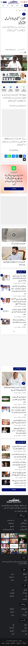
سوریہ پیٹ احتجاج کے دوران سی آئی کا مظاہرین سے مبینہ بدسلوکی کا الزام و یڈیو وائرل (19, 322)
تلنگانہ (17, 6)
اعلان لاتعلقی (24, 643)
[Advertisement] (14, 40)
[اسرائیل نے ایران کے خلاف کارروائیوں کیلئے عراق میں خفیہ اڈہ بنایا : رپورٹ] (6, 456)
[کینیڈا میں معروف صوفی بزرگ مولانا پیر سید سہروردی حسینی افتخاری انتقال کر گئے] (6, 448)
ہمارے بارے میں (10, 520)
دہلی (26, 596)
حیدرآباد (22, 6)
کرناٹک (25, 580)
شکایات (3, 643)
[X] (24, 511)
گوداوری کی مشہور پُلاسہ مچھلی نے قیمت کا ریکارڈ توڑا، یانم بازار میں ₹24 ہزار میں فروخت (19, 399)
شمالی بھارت (24, 599)
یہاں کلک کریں (14, 189)
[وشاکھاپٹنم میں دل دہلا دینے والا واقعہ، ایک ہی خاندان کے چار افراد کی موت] (23, 546)
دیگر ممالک (12, 612)
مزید (13, 331)
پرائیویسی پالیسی (19, 643)
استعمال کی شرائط (12, 643)
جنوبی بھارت (12, 593)
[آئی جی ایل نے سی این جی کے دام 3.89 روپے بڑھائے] (23, 551)
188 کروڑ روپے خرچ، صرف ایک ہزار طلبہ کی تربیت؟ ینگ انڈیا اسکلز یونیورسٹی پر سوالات (19, 312)
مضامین (25, 625)
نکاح (26, 634)
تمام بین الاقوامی (24, 609)
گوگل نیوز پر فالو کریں (23, 529)
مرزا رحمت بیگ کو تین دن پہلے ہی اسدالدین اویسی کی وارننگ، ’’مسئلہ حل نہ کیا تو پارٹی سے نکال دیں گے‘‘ (19, 430)
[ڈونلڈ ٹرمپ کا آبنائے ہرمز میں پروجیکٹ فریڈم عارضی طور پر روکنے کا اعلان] (6, 482)
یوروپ (12, 615)
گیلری (13, 634)
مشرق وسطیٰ (24, 615)
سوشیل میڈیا (12, 631)
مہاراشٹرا (12, 580)
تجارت (25, 628)
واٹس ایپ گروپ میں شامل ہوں (8, 529)
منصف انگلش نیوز (24, 523)
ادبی (13, 625)
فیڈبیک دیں (7, 643)
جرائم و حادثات (24, 631)
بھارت (12, 590)
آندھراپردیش (11, 577)
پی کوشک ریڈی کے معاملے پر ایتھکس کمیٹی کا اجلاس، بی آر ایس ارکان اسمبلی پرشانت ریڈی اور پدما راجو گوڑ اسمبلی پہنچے (18, 301)
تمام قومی (25, 590)
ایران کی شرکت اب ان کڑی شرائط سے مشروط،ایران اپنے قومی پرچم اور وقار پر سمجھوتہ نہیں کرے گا (19, 464)
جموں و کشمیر (25, 593)
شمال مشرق (12, 596)
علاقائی (12, 6)
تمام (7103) (14, 490)
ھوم (23, 10)
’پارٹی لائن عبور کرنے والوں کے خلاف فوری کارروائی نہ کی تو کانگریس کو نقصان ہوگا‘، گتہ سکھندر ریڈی (19, 278)
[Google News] (14, 150)
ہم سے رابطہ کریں (23, 526)
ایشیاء (3, 6)
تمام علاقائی (25, 574)
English (4, 2)
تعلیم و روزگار (11, 628)
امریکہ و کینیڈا (12, 609)
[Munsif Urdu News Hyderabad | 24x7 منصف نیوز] (13, 2)
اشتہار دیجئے (12, 526)
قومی (7, 6)
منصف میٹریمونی (11, 523)
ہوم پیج (25, 520)
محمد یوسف (19, 50)
